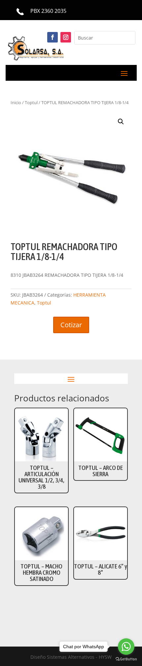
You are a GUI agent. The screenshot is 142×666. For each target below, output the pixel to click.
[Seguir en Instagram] (65, 37)
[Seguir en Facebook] (52, 37)
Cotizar (71, 324)
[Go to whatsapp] (126, 646)
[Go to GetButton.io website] (126, 659)
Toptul (44, 303)
